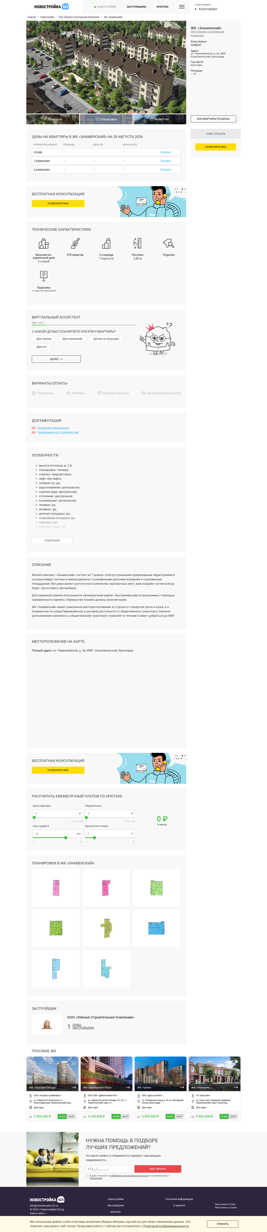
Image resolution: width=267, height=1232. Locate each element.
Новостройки (106, 6)
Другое (41, 346)
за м (71, 1116)
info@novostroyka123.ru (44, 1205)
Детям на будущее (106, 338)
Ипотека (162, 6)
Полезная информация (179, 1199)
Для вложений (72, 338)
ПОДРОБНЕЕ (52, 540)
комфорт (196, 44)
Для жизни (44, 338)
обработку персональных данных (129, 1175)
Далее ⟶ (56, 359)
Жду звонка (157, 1168)
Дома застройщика (83, 1027)
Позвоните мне (58, 203)
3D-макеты (54, 119)
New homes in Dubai (225, 1204)
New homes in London (226, 1207)
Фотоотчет (162, 119)
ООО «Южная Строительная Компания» (207, 33)
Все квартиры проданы (213, 118)
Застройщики (136, 6)
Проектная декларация (53, 428)
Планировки (108, 119)
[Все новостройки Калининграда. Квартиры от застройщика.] (57, 1200)
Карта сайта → (39, 1213)
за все (62, 1116)
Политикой (96, 1178)
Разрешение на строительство (57, 432)
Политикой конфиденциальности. (166, 1226)
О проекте (179, 1205)
